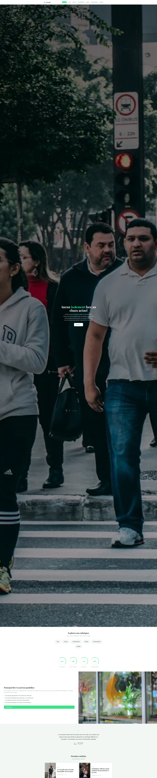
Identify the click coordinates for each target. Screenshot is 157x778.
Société (101, 2)
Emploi (87, 2)
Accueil (64, 2)
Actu (69, 2)
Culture (74, 2)
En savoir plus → (9, 707)
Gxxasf (47, 2)
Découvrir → (78, 324)
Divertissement (81, 2)
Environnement (94, 2)
